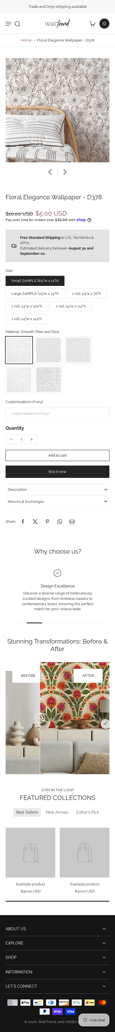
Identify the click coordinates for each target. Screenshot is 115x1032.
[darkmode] (104, 23)
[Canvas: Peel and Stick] (48, 350)
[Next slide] (65, 172)
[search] (17, 23)
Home (26, 40)
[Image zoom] (57, 110)
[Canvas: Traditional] (48, 379)
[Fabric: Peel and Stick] (78, 350)
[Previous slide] (9, 824)
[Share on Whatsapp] (60, 521)
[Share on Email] (72, 521)
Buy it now (57, 471)
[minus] (11, 439)
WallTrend (47, 1022)
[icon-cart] (92, 23)
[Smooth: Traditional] (19, 379)
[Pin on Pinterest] (47, 521)
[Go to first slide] (16, 824)
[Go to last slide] (50, 172)
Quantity (15, 428)
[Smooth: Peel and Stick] (19, 350)
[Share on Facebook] (23, 521)
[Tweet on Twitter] (35, 521)
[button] (57, 455)
